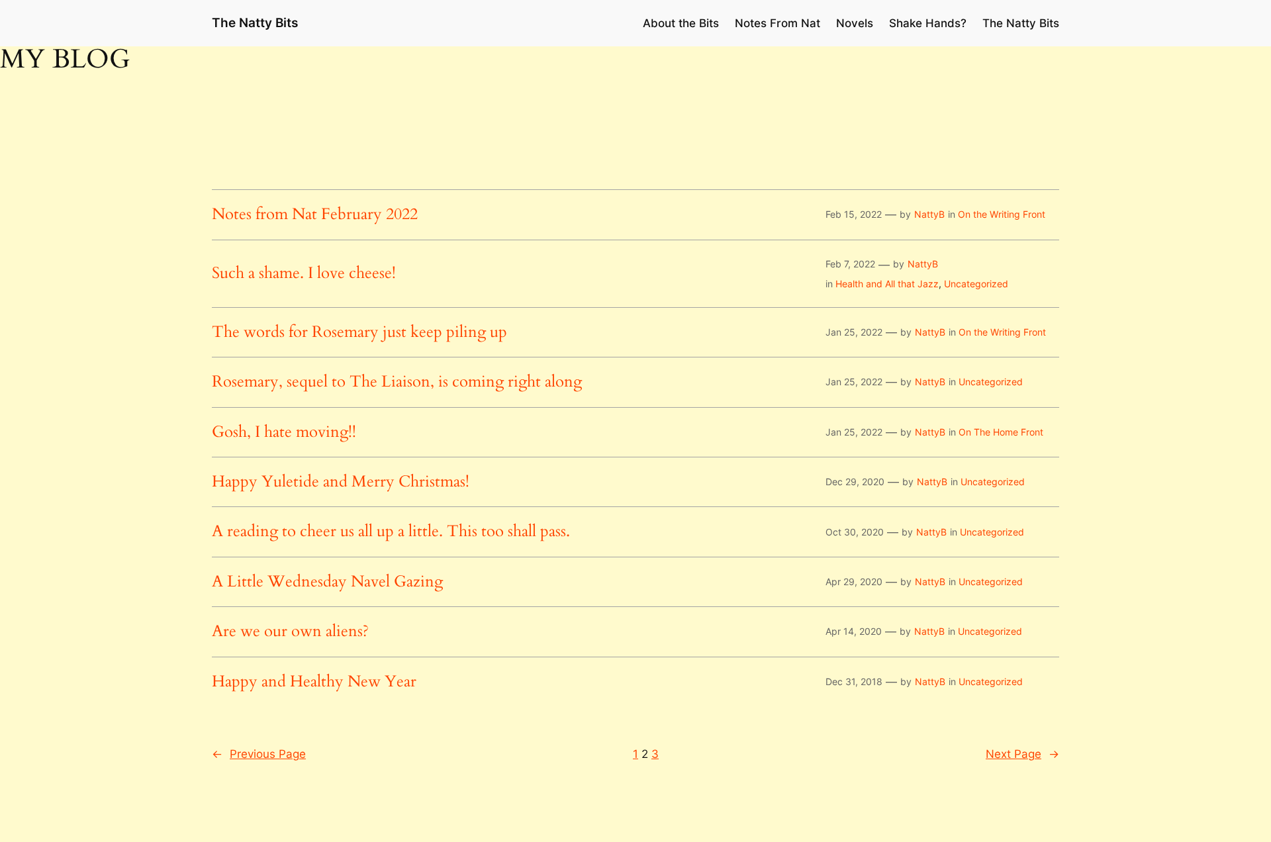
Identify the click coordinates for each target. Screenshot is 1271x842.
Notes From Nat (777, 23)
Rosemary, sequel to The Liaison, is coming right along (397, 382)
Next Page (1022, 754)
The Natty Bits (255, 22)
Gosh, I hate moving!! (284, 432)
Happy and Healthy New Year (314, 681)
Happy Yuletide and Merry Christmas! (340, 482)
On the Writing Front (1001, 214)
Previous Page (259, 754)
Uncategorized (976, 283)
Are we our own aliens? (290, 631)
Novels (854, 23)
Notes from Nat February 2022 (315, 214)
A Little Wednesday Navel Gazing (327, 581)
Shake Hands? (927, 23)
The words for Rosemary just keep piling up (359, 332)
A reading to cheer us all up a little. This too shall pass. (391, 531)
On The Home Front (1001, 432)
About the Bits (681, 23)
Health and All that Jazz (887, 283)
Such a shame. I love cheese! (304, 273)
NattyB (929, 214)
